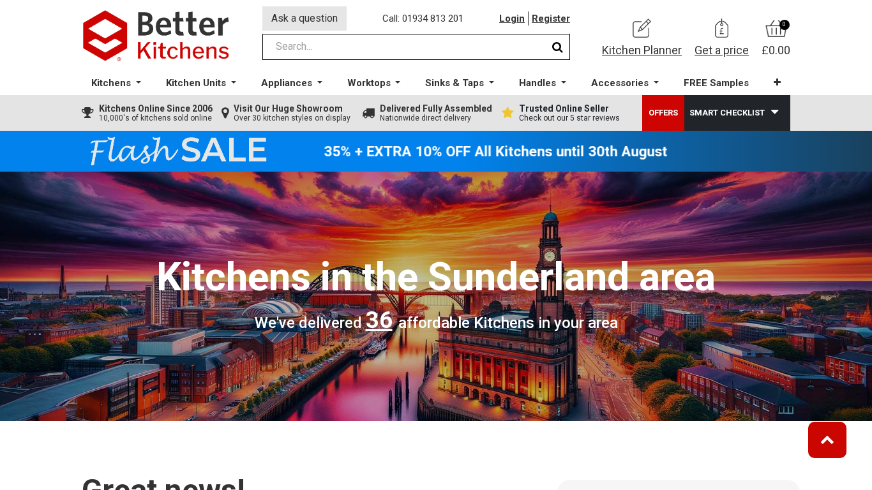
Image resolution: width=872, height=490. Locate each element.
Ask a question (304, 18)
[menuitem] (716, 83)
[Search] (557, 46)
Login (512, 18)
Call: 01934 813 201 (422, 18)
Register (551, 18)
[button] (777, 82)
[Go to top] (827, 440)
